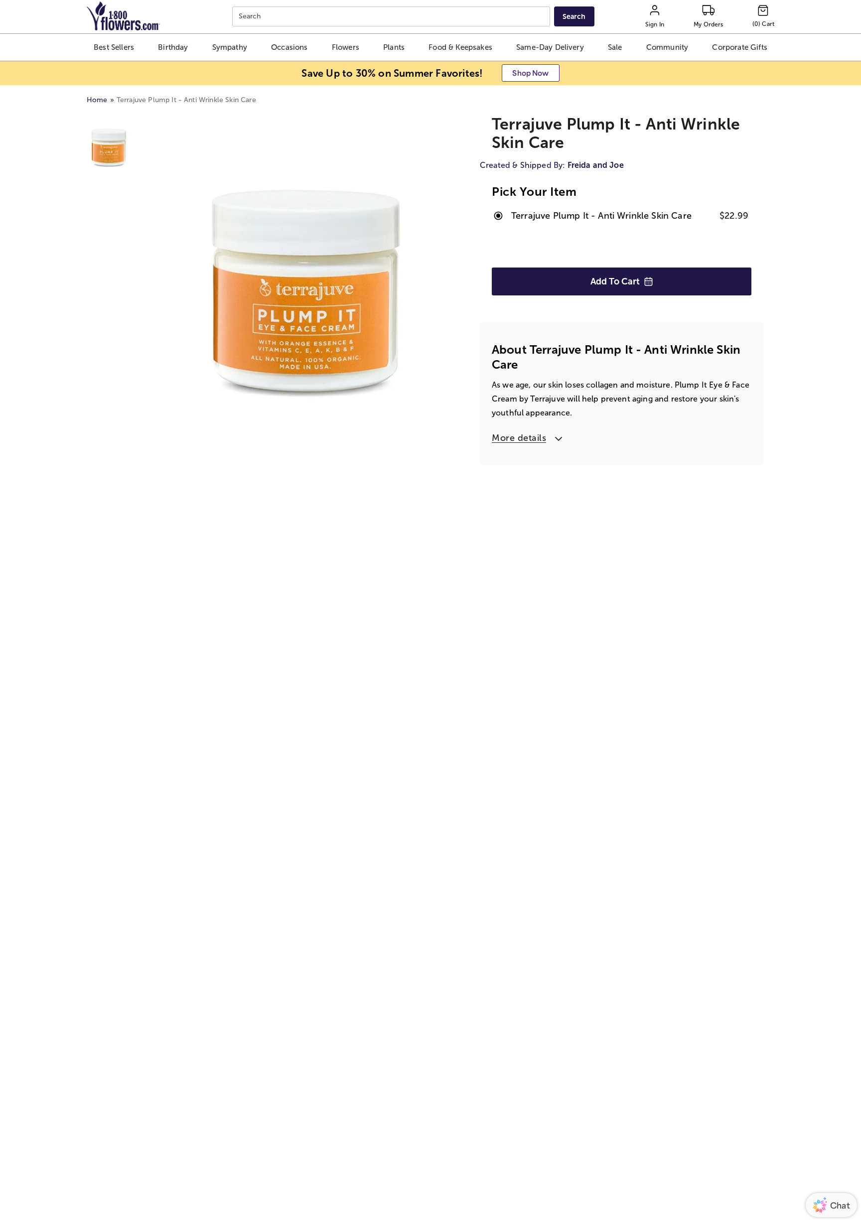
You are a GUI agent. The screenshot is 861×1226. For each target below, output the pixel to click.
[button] (113, 47)
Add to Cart (615, 281)
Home (97, 100)
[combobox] (392, 16)
